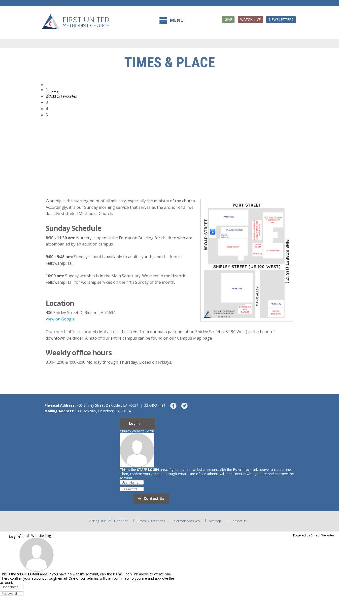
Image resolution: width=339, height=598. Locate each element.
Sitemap (215, 521)
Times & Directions (151, 521)
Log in (134, 423)
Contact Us (154, 498)
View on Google (60, 319)
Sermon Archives (187, 521)
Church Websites (322, 535)
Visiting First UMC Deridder (108, 521)
